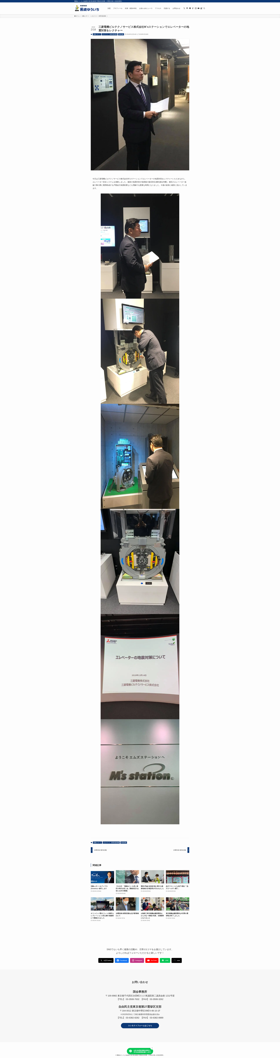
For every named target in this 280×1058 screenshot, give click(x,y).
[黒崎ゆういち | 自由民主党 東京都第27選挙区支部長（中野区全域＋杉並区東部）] (87, 8)
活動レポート (97, 34)
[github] (187, 8)
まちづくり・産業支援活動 (109, 34)
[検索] (204, 8)
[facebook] (193, 8)
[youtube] (198, 8)
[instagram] (196, 8)
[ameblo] (201, 8)
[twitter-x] (184, 8)
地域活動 (121, 34)
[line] (190, 8)
